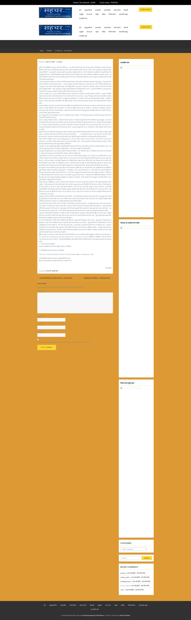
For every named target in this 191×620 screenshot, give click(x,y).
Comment (41, 291)
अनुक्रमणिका (88, 10)
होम (80, 10)
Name (39, 317)
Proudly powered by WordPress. (93, 615)
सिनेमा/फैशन (112, 14)
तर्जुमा (97, 14)
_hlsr (121, 590)
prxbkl (122, 573)
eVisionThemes (125, 615)
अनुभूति (81, 14)
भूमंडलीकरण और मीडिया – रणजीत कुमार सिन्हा (97, 278)
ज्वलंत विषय (107, 10)
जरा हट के (89, 14)
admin (60, 62)
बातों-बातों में (117, 10)
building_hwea (125, 581)
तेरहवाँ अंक (55, 271)
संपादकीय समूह (123, 14)
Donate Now (145, 9)
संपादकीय (98, 10)
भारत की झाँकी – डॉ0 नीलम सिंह (136, 573)
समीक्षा (103, 14)
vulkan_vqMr (124, 577)
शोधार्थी (126, 10)
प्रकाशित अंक (83, 18)
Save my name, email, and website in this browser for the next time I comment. (63, 342)
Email (39, 324)
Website (40, 332)
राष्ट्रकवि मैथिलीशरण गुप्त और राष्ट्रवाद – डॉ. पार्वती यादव (56, 278)
